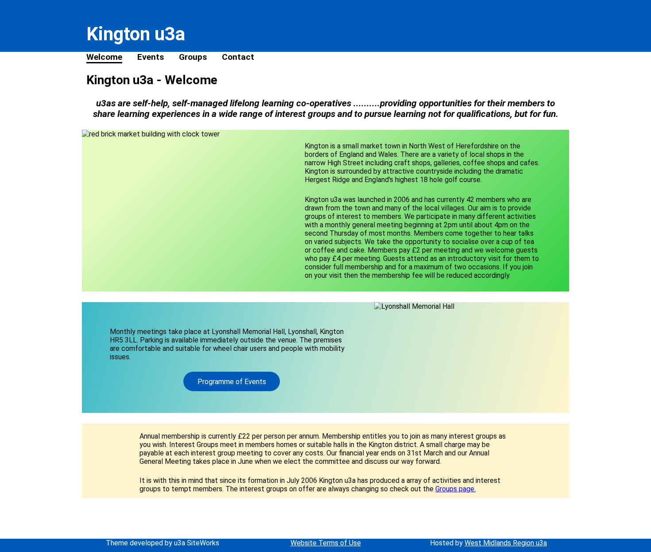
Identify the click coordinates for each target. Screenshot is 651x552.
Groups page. (455, 489)
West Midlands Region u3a (506, 543)
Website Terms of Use (326, 543)
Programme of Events (232, 381)
